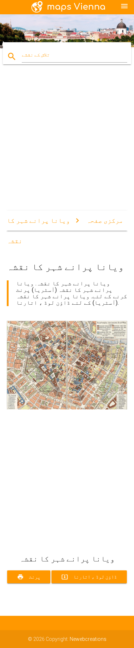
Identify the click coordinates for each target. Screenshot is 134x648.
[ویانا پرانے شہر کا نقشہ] (67, 408)
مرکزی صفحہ (104, 220)
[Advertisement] (67, 144)
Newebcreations (88, 639)
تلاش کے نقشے (36, 55)
